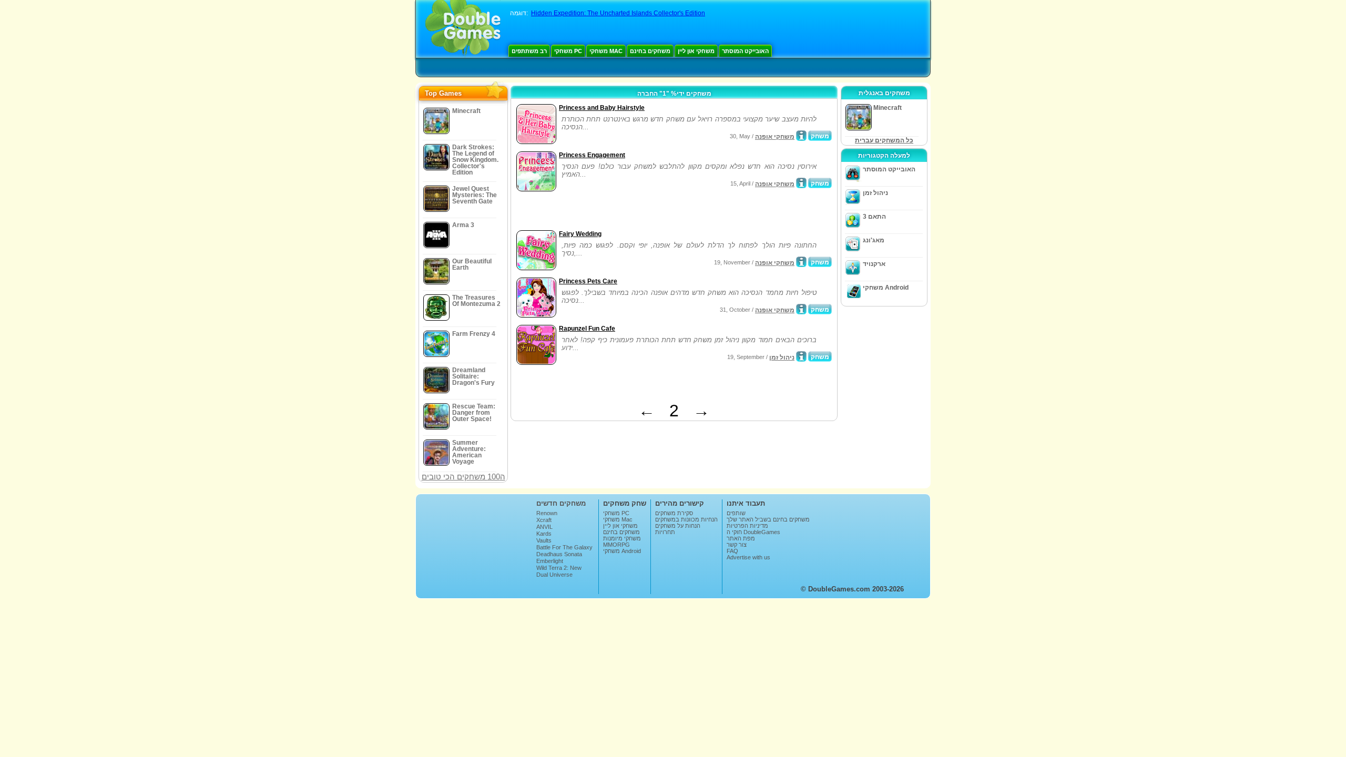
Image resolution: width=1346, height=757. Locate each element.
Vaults (544, 540)
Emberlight (549, 561)
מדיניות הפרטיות (747, 526)
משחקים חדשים (561, 503)
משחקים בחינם (650, 51)
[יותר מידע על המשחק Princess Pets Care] (801, 309)
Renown (546, 513)
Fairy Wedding (580, 234)
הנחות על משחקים (677, 526)
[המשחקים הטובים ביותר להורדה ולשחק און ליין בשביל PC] (463, 29)
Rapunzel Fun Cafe (587, 328)
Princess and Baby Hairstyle (602, 107)
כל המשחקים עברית (884, 140)
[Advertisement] (637, 212)
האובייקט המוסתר (745, 51)
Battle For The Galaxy (564, 547)
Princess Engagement (592, 155)
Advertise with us (748, 557)
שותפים (736, 513)
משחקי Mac (606, 51)
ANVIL (544, 527)
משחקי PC (568, 51)
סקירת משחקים (674, 513)
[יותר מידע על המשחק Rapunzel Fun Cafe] (801, 356)
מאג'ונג (873, 240)
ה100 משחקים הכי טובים (463, 476)
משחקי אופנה (774, 136)
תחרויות (665, 532)
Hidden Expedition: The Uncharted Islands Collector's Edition (618, 13)
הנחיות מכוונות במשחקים (686, 519)
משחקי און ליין (696, 51)
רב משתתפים (529, 51)
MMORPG (616, 544)
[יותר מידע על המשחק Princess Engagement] (801, 183)
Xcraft (544, 520)
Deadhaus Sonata (559, 554)
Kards (544, 533)
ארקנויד (874, 264)
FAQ (732, 551)
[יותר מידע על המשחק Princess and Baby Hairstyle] (801, 135)
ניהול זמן (781, 357)
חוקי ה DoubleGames (753, 532)
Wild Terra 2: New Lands (559, 571)
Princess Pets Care (588, 281)
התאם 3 (874, 216)
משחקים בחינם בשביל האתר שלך (768, 519)
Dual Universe (554, 574)
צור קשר (737, 544)
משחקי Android (886, 287)
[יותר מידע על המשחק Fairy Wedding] (801, 262)
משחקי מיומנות (622, 538)
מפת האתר (741, 538)
